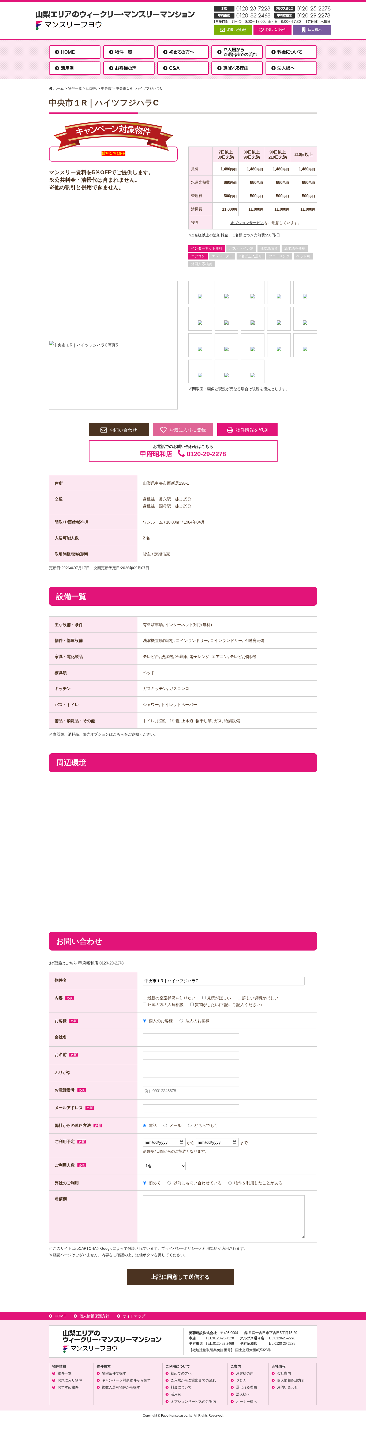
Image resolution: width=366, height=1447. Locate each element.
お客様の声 (244, 1373)
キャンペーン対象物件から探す (126, 1380)
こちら (118, 734)
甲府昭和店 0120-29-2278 (101, 963)
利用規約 (210, 1248)
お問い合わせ (123, 430)
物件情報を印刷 (252, 430)
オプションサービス (247, 223)
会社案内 (284, 1373)
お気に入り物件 (70, 1380)
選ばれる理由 (246, 1387)
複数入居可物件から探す (121, 1387)
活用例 (176, 1394)
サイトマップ (134, 1316)
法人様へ (243, 1394)
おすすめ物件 (68, 1387)
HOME (60, 1316)
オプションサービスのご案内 (193, 1402)
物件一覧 (65, 1373)
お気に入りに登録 (187, 430)
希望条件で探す (114, 1373)
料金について (181, 1387)
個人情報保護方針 (94, 1316)
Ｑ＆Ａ (241, 1380)
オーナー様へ (246, 1402)
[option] (113, 345)
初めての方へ (181, 1373)
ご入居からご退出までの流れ (193, 1380)
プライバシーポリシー (180, 1248)
